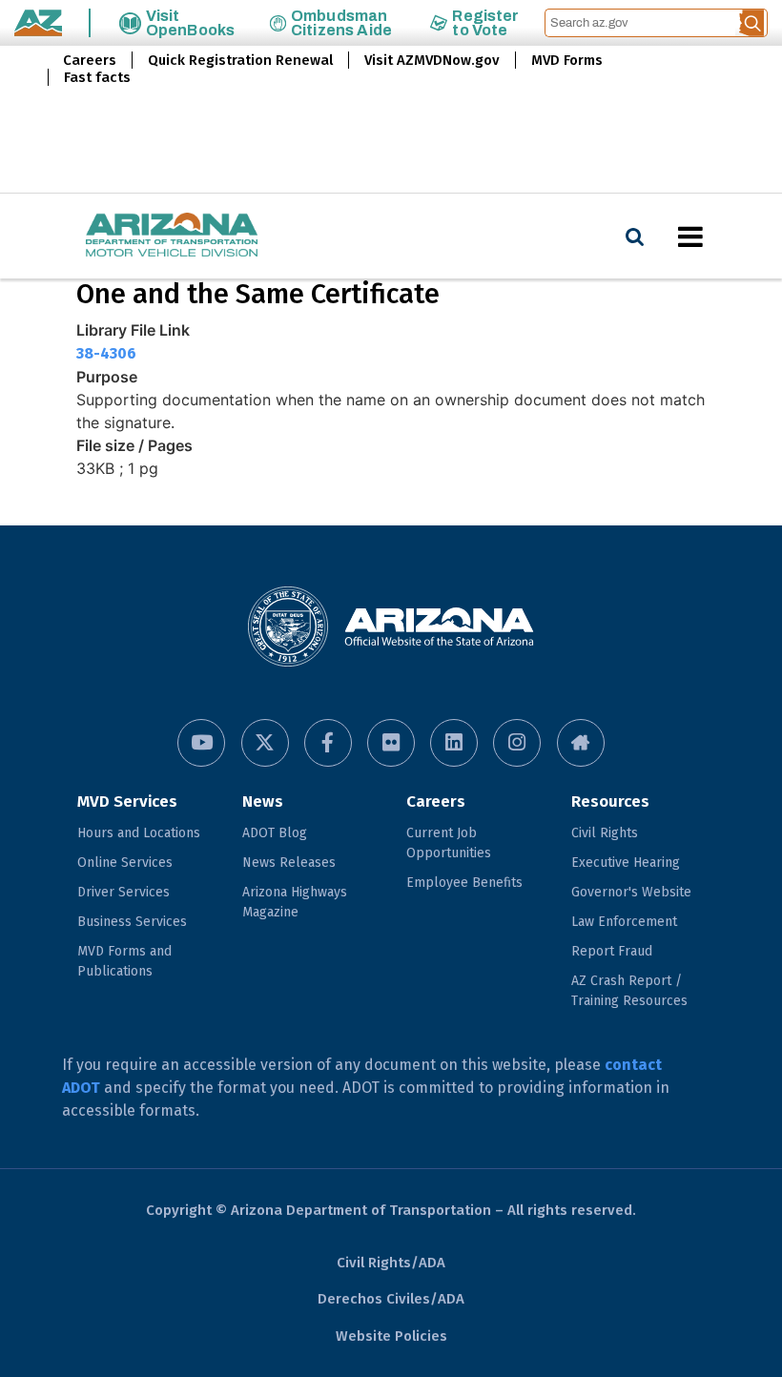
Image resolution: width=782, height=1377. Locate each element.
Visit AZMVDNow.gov (432, 60)
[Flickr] (391, 743)
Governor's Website (631, 892)
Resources (610, 801)
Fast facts (97, 77)
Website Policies (391, 1336)
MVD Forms (567, 60)
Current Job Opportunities (448, 843)
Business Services (132, 922)
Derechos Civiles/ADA (391, 1298)
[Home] (133, 236)
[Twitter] (265, 743)
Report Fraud (611, 951)
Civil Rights (604, 833)
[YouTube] (201, 743)
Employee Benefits (464, 882)
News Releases (289, 862)
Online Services (125, 862)
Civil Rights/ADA (391, 1262)
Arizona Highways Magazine (294, 902)
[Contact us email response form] (581, 743)
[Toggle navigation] (723, 236)
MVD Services (127, 801)
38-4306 (106, 353)
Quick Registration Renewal (240, 60)
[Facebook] (328, 743)
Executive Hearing (625, 862)
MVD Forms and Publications (124, 961)
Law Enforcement (624, 922)
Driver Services (123, 892)
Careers (89, 60)
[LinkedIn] (454, 743)
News (262, 801)
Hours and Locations (138, 833)
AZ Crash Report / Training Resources (629, 991)
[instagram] (517, 743)
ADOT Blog (274, 833)
